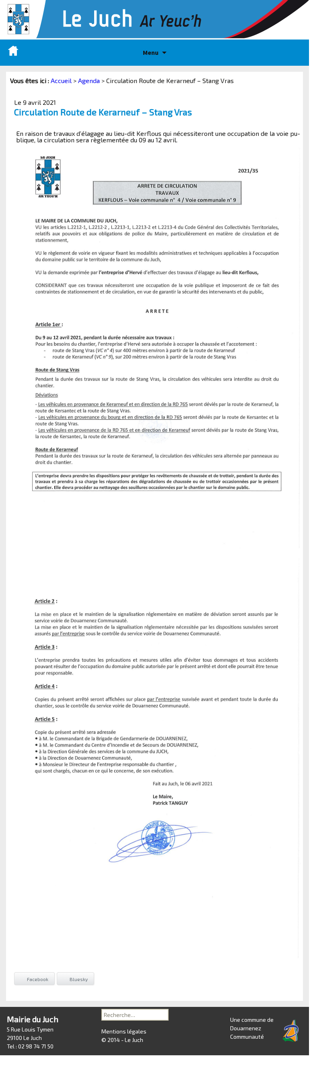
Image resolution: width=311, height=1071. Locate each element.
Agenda (89, 80)
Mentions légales (123, 1031)
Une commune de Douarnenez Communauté (252, 1028)
